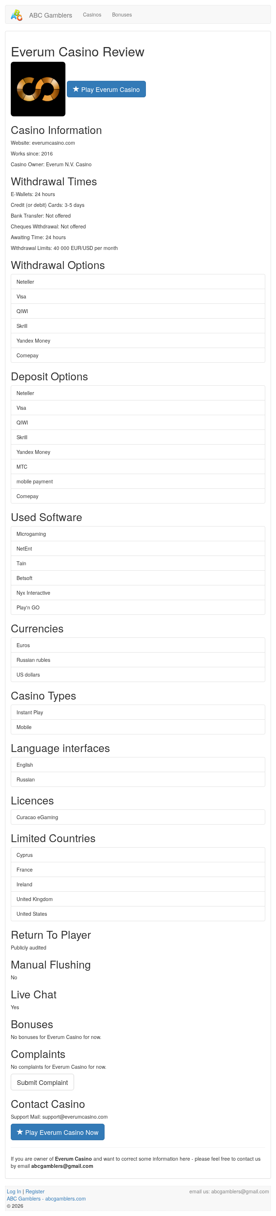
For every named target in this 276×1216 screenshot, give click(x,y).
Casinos (92, 14)
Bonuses (122, 14)
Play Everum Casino (109, 89)
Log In (14, 1191)
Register (35, 1191)
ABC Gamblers (49, 14)
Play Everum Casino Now (60, 1132)
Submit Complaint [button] (42, 1082)
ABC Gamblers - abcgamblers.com (46, 1198)
